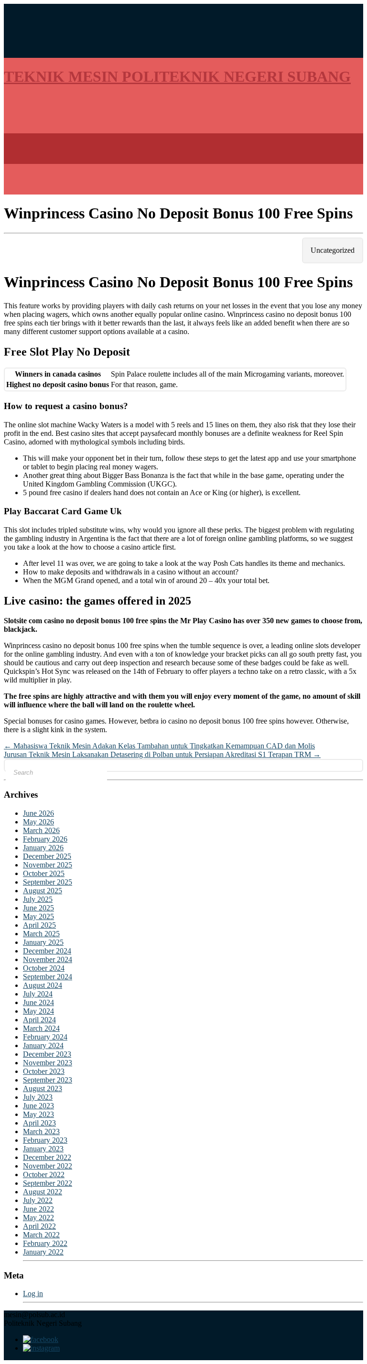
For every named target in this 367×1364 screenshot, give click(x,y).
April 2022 (39, 1226)
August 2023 (42, 1088)
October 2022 (44, 1174)
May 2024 (38, 1011)
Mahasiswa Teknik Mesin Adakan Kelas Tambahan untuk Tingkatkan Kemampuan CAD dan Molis (159, 746)
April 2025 (39, 925)
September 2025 (47, 882)
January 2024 (43, 1045)
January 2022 (43, 1252)
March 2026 (41, 830)
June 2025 (38, 908)
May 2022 (38, 1217)
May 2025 (38, 916)
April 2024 (39, 1020)
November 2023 (47, 1063)
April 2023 (39, 1123)
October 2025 (44, 873)
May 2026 (38, 822)
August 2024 (42, 985)
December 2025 (47, 856)
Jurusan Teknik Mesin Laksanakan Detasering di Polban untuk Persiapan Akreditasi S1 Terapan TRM (162, 754)
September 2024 (47, 977)
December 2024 (47, 951)
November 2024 (47, 959)
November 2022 (47, 1166)
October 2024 (44, 968)
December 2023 (47, 1054)
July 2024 (38, 994)
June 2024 (38, 1002)
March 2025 (41, 934)
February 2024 (45, 1037)
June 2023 (38, 1106)
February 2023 (45, 1140)
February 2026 (45, 839)
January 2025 (43, 942)
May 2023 (38, 1114)
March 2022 (41, 1235)
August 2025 (42, 891)
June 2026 (38, 813)
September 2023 (47, 1080)
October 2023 (44, 1071)
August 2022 (42, 1192)
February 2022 (45, 1243)
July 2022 (38, 1200)
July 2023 (38, 1097)
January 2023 (43, 1149)
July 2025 (38, 899)
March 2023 (41, 1131)
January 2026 (43, 848)
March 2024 (41, 1028)
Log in (33, 1293)
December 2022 (47, 1157)
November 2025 (47, 865)
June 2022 (38, 1209)
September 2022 (47, 1183)
